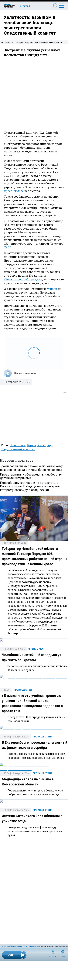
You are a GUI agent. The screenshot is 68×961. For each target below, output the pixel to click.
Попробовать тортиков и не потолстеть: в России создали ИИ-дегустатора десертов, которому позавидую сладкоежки (30, 486)
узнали (52, 289)
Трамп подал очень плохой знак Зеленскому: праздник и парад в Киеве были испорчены (31, 468)
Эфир (63, 956)
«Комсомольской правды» (23, 279)
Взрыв (31, 445)
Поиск (55, 5)
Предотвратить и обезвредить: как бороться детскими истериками (31, 476)
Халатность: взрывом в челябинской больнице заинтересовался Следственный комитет (30, 25)
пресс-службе (14, 191)
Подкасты (52, 956)
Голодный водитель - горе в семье (37, 946)
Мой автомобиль (14, 946)
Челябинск (17, 445)
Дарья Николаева (25, 373)
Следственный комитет (18, 449)
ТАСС (7, 247)
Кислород (44, 445)
